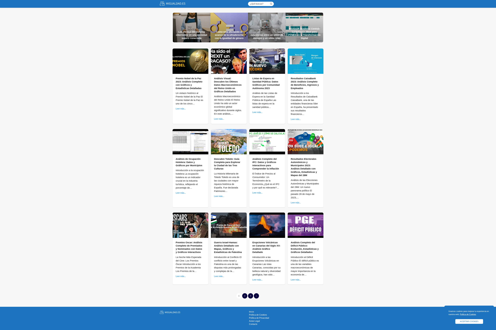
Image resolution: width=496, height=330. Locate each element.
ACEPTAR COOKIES (469, 321)
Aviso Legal (254, 321)
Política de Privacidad (259, 318)
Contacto (253, 324)
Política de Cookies (258, 315)
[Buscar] (271, 4)
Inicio (251, 312)
